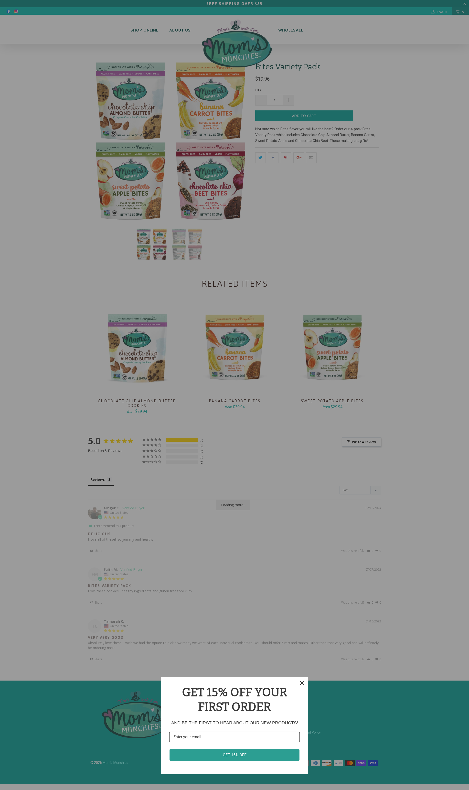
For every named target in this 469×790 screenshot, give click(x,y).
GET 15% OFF (234, 755)
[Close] (302, 683)
